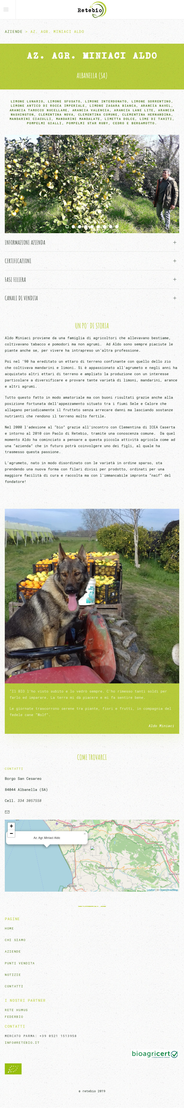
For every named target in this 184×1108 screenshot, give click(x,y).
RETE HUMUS (16, 1010)
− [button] (11, 833)
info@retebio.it (22, 1042)
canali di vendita (21, 298)
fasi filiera (15, 279)
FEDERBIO (14, 1016)
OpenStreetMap (169, 890)
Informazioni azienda (25, 242)
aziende (14, 31)
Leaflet (151, 890)
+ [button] (11, 826)
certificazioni (18, 261)
